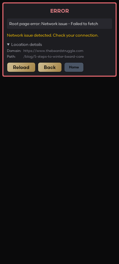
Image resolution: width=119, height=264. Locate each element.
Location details (26, 44)
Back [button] (50, 67)
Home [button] (74, 67)
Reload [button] (21, 67)
